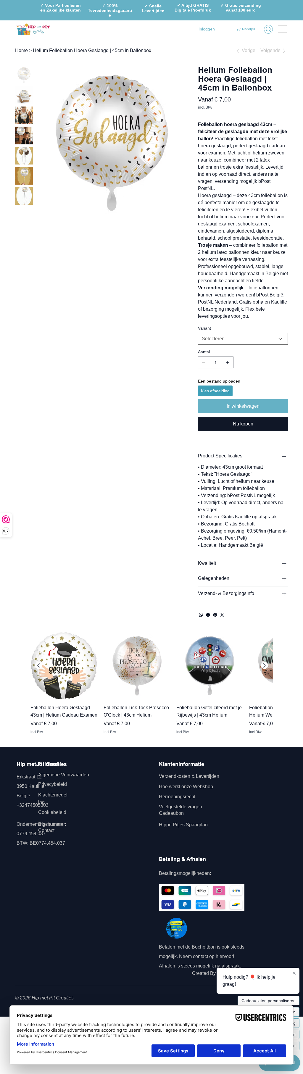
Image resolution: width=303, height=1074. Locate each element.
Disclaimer (49, 824)
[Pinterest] (215, 615)
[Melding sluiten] (294, 972)
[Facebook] (208, 615)
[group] (151, 687)
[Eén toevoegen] (227, 362)
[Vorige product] (38, 665)
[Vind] (268, 29)
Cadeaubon (172, 813)
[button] (246, 29)
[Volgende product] (264, 665)
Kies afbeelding (215, 390)
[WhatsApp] (201, 615)
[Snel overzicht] (63, 665)
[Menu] (282, 29)
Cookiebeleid (52, 812)
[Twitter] (222, 615)
